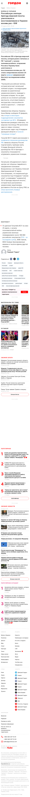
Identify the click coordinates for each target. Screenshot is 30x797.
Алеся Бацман (21, 692)
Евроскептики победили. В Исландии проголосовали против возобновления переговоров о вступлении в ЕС (12, 573)
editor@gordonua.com (10, 741)
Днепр (3, 686)
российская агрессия (7, 273)
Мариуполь (4, 688)
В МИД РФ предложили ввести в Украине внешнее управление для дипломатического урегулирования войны (15, 465)
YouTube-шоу (18, 662)
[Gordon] (14, 3)
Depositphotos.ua (5, 763)
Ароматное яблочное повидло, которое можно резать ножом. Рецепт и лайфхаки (17, 588)
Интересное (4, 662)
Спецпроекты (18, 665)
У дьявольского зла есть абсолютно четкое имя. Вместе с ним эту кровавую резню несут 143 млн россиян (14, 370)
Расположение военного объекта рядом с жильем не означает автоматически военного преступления (14, 362)
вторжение (4, 270)
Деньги (3, 640)
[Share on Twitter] (14, 259)
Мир (2, 643)
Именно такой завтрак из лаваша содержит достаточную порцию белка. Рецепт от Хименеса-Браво (16, 604)
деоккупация (19, 283)
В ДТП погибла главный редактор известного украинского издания (15, 611)
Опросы (17, 659)
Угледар (21, 275)
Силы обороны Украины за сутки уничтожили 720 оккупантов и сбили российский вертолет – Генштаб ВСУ (9, 319)
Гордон (3, 8)
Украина (10, 263)
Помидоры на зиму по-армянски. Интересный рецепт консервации (15, 596)
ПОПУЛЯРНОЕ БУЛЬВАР (9, 583)
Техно (2, 651)
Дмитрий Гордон (22, 672)
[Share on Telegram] (18, 259)
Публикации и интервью (21, 637)
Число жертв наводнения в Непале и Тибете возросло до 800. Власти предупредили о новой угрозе (18, 527)
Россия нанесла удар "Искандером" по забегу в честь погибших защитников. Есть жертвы (14, 551)
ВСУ (11, 270)
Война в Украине (11, 8)
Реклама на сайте (6, 721)
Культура (3, 648)
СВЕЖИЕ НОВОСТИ (8, 506)
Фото (16, 654)
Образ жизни (4, 654)
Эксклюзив (18, 651)
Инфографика (5, 659)
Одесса (3, 677)
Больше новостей (15, 579)
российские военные (7, 278)
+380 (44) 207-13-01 (10, 737)
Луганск (3, 691)
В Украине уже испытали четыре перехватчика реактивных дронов (12, 533)
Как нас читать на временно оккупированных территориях (6, 729)
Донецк (3, 680)
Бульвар (5, 328)
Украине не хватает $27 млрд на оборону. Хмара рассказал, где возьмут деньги (14, 520)
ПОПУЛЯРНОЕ (6, 448)
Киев (2, 672)
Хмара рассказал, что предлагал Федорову (15, 538)
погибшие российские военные (9, 280)
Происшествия (5, 656)
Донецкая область (18, 263)
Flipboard (20, 698)
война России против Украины (9, 275)
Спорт (2, 646)
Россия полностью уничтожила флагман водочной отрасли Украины (13, 383)
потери (26, 283)
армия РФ (20, 268)
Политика (3, 637)
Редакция (3, 718)
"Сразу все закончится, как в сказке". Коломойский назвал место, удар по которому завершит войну (16, 491)
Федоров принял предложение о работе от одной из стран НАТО (15, 483)
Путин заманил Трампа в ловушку (13, 389)
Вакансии (3, 715)
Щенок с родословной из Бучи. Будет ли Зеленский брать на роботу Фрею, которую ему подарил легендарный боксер (16, 620)
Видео (16, 656)
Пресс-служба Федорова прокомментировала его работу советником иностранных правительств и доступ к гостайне (15, 475)
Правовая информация (7, 724)
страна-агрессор (18, 270)
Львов (2, 675)
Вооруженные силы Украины (9, 268)
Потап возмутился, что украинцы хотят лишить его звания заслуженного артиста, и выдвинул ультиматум (9, 345)
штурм (11, 265)
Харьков (3, 683)
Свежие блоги (7, 357)
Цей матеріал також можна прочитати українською (14, 29)
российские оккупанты (7, 283)
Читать (24, 292)
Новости (3, 631)
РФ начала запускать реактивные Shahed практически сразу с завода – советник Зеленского (18, 566)
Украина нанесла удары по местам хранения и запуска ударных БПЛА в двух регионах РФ (14, 559)
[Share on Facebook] (11, 259)
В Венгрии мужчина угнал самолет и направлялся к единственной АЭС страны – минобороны (18, 544)
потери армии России (19, 278)
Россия (4, 263)
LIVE (16, 648)
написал (9, 75)
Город (2, 669)
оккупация (4, 265)
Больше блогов (15, 394)
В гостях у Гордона (20, 640)
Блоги (16, 643)
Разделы (17, 631)
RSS (19, 701)
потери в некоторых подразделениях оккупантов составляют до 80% (12, 118)
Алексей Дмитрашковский (12, 285)
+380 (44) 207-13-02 (10, 739)
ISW (3, 285)
